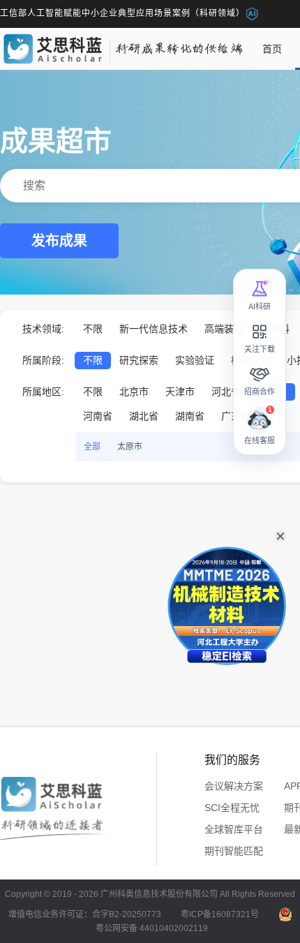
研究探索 (138, 360)
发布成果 (59, 240)
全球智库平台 (233, 829)
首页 (272, 48)
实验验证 (194, 360)
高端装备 (223, 328)
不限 (93, 328)
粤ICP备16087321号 (220, 914)
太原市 (129, 447)
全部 (92, 447)
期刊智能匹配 (233, 850)
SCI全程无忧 (232, 807)
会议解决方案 (233, 786)
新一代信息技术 (153, 328)
